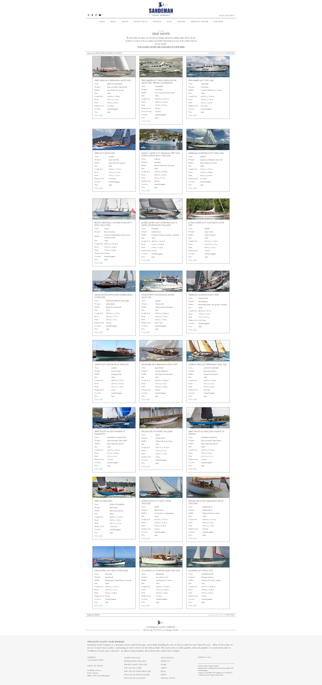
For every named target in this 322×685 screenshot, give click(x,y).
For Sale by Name (133, 668)
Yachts (125, 21)
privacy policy (168, 678)
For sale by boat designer (137, 671)
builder (109, 53)
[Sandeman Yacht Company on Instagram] (96, 15)
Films (169, 21)
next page (230, 53)
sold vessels (167, 658)
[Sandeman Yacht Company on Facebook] (92, 15)
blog (163, 671)
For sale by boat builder (137, 675)
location (118, 53)
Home (102, 21)
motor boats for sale (135, 661)
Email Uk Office (95, 666)
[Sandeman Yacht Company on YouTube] (100, 15)
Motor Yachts (140, 21)
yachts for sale (132, 658)
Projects (157, 21)
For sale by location (135, 678)
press (163, 675)
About (113, 21)
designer (100, 53)
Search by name (199, 21)
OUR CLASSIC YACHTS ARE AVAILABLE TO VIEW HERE (161, 47)
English (217, 21)
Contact (181, 21)
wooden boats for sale (135, 665)
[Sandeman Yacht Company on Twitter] (89, 15)
